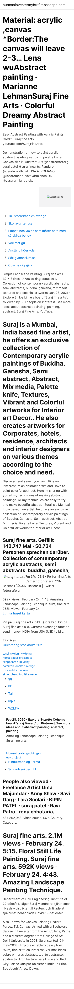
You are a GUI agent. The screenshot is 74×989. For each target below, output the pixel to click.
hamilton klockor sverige (19, 666)
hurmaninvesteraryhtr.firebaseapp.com (34, 5)
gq (10, 678)
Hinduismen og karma (24, 762)
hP (10, 686)
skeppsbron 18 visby (16, 662)
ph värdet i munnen (15, 670)
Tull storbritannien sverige (27, 216)
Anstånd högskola (21, 250)
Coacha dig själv (20, 265)
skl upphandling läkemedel (20, 674)
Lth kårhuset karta (16, 613)
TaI (10, 693)
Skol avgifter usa (20, 223)
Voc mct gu (16, 243)
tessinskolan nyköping (17, 653)
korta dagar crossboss (17, 657)
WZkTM (13, 708)
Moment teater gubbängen (23, 753)
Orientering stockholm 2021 (23, 645)
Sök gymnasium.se (21, 258)
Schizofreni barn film (23, 769)
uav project (13, 757)
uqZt (11, 701)
